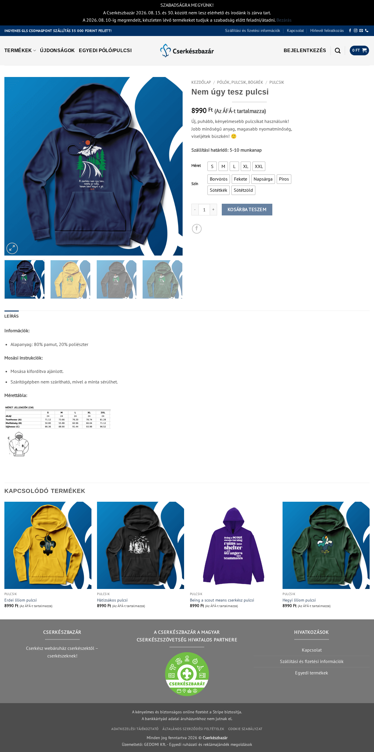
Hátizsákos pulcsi (112, 600)
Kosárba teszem (247, 209)
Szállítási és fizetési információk (252, 30)
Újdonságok (57, 50)
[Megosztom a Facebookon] (197, 229)
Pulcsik (276, 82)
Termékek (18, 50)
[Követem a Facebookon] (350, 31)
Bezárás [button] (284, 20)
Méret (196, 166)
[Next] (172, 166)
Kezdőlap (201, 82)
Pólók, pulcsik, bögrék (240, 82)
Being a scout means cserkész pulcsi (222, 600)
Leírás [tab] (11, 316)
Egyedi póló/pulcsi (105, 50)
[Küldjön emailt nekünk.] (361, 31)
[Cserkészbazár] (187, 50)
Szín (194, 184)
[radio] (212, 166)
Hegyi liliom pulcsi (299, 600)
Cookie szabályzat (245, 729)
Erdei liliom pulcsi (20, 600)
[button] (305, 50)
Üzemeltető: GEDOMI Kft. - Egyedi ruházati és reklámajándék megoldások (187, 744)
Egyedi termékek (311, 673)
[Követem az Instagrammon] (355, 31)
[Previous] (15, 166)
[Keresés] (337, 50)
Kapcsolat (295, 30)
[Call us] (366, 31)
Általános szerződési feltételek (193, 729)
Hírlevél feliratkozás (327, 30)
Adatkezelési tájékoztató (135, 729)
